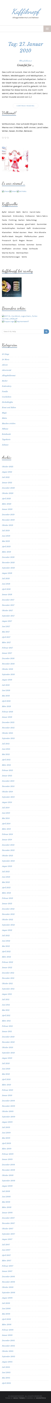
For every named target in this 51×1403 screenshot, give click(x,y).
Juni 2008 (6, 1197)
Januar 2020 (7, 509)
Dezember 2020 (8, 488)
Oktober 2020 (7, 493)
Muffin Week (7, 236)
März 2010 (6, 1085)
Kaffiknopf (25, 11)
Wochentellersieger (11, 257)
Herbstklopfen (8, 228)
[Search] (46, 331)
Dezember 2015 (8, 722)
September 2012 (8, 925)
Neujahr (18, 236)
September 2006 (8, 1292)
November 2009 (8, 1106)
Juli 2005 (6, 1367)
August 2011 (7, 994)
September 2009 (8, 1117)
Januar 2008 (7, 1213)
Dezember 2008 (8, 1165)
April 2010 (6, 1079)
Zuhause (5, 445)
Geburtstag (31, 220)
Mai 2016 (6, 696)
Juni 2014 (6, 813)
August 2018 (7, 573)
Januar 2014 (7, 840)
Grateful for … (25, 65)
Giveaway (19, 224)
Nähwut (5, 429)
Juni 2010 (6, 1069)
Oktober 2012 (7, 919)
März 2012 (6, 957)
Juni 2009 (6, 1133)
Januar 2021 (7, 483)
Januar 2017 (7, 653)
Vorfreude (33, 248)
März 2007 (6, 1261)
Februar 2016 (7, 712)
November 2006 (8, 1282)
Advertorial (6, 370)
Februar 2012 (7, 962)
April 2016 (6, 701)
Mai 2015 (6, 754)
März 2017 (6, 642)
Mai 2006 (6, 1314)
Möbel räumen (19, 232)
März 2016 (6, 706)
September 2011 (8, 989)
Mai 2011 (5, 1010)
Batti (18, 212)
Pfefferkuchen (30, 236)
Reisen (29, 240)
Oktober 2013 (7, 856)
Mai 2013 (6, 882)
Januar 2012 (7, 967)
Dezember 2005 (8, 1340)
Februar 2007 (7, 1266)
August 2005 (7, 1362)
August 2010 (7, 1058)
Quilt (15, 240)
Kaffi (29, 228)
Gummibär (42, 224)
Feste (4, 220)
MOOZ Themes (19, 1398)
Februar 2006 (7, 1330)
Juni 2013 (6, 877)
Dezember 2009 (8, 1101)
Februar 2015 (7, 770)
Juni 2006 (6, 1308)
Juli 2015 (6, 744)
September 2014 (8, 797)
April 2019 (6, 546)
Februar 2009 (7, 1154)
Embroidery (18, 216)
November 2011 (8, 978)
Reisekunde (6, 434)
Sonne (39, 244)
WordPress (41, 1398)
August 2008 (7, 1186)
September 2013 (8, 861)
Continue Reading (26, 106)
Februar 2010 (7, 1090)
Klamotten (7, 232)
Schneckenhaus (9, 244)
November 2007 (8, 1223)
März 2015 (6, 765)
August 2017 (7, 621)
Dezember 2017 (8, 600)
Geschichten (6, 397)
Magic (4, 413)
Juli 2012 (6, 935)
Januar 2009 (7, 1159)
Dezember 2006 (8, 1277)
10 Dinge (5, 354)
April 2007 (6, 1255)
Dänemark (6, 216)
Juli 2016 (6, 685)
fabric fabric (42, 216)
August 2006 (7, 1298)
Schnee (21, 244)
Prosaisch (6, 240)
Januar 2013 (7, 903)
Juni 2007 (6, 1250)
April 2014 (6, 824)
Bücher (5, 381)
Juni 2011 (6, 1005)
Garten (21, 220)
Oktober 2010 (7, 1047)
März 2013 (6, 893)
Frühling (13, 220)
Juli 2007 (6, 1245)
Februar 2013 (7, 898)
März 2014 (6, 829)
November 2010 (8, 1042)
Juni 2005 (6, 1372)
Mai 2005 (6, 1378)
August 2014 (7, 802)
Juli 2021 (6, 477)
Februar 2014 (7, 834)
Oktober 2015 (7, 733)
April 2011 (6, 1015)
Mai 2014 (6, 818)
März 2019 (6, 552)
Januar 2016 (7, 717)
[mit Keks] (21, 191)
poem (41, 236)
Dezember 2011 (8, 973)
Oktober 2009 (7, 1111)
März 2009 (6, 1149)
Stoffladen (6, 248)
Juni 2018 (6, 584)
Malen (4, 418)
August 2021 (7, 472)
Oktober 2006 (7, 1287)
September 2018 (8, 568)
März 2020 (6, 504)
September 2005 (8, 1356)
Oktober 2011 (7, 983)
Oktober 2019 (7, 525)
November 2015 (8, 728)
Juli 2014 (6, 808)
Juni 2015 (6, 749)
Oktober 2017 (7, 610)
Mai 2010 (6, 1074)
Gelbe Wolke (7, 224)
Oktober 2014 (7, 792)
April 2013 (6, 888)
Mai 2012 (6, 946)
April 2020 (6, 499)
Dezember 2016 (8, 658)
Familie (5, 391)
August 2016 (7, 680)
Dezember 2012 (8, 909)
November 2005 (8, 1346)
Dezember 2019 (8, 515)
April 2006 (6, 1319)
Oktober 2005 (7, 1351)
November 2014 (8, 786)
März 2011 (6, 1021)
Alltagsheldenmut (25, 60)
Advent (11, 212)
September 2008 (8, 1181)
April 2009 (6, 1143)
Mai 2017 (6, 632)
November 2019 (8, 520)
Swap (24, 248)
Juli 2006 (6, 1303)
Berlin (25, 212)
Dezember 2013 (8, 845)
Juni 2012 (6, 941)
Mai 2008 (6, 1202)
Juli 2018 (6, 578)
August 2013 (7, 866)
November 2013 (8, 850)
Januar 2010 (7, 1095)
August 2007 (7, 1239)
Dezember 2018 (8, 557)
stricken (17, 248)
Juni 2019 (6, 536)
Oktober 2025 (7, 467)
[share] (12, 191)
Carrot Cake (35, 212)
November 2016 (8, 664)
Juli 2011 (5, 999)
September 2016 (8, 674)
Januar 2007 (7, 1271)
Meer (30, 232)
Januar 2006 (7, 1335)
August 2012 (7, 930)
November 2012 (8, 914)
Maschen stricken (8, 423)
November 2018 (8, 562)
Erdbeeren (30, 216)
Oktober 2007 (7, 1229)
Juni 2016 (6, 690)
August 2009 (7, 1122)
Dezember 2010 (8, 1037)
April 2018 (6, 589)
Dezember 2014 (8, 781)
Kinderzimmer (39, 228)
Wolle (24, 257)
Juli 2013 (6, 872)
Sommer (30, 244)
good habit (30, 224)
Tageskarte (6, 439)
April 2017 (6, 637)
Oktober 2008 (7, 1175)
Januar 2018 (7, 594)
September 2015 (8, 738)
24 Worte (5, 359)
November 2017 (8, 605)
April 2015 (6, 760)
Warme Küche (8, 253)
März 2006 (6, 1324)
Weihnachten (22, 253)
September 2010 (8, 1053)
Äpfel (4, 212)
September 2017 (8, 616)
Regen (22, 240)
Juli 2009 (6, 1127)
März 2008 (6, 1207)
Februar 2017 (7, 648)
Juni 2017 (6, 626)
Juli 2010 (6, 1063)
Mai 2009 (6, 1138)
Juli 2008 (6, 1191)
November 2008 (8, 1170)
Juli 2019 (6, 530)
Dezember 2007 (8, 1218)
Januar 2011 (7, 1031)
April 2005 (6, 1383)
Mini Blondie (40, 232)
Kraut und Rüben (9, 407)
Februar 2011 (7, 1026)
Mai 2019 (6, 541)
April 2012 (6, 951)
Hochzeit (21, 228)
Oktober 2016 (7, 669)
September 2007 (8, 1234)
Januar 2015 (7, 776)
